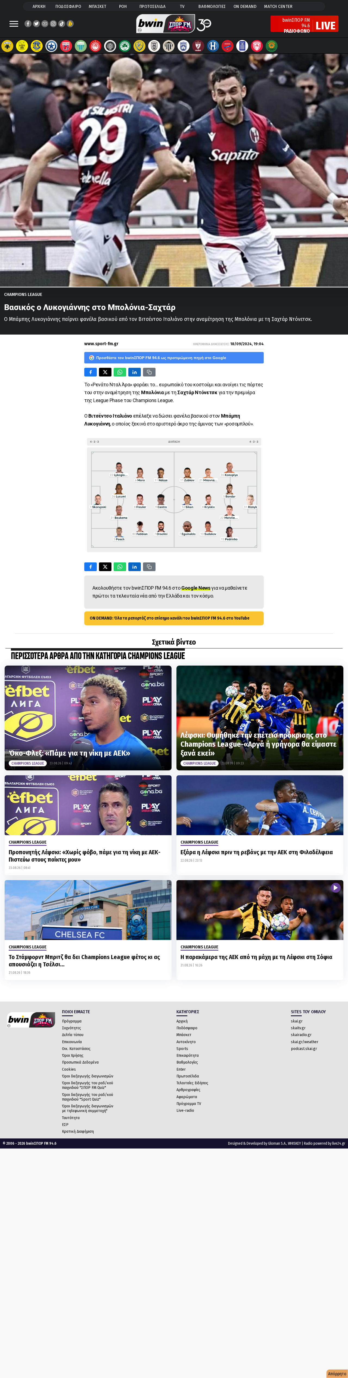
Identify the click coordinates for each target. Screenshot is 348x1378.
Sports (182, 1048)
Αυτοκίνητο (186, 1041)
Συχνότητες (71, 1027)
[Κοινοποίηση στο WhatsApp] (120, 372)
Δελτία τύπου (72, 1034)
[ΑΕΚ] (7, 46)
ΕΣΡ (65, 1124)
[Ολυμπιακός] (95, 46)
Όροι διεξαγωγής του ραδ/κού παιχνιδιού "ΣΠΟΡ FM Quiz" (87, 1085)
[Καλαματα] (169, 46)
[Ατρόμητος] (51, 46)
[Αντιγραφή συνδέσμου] (149, 372)
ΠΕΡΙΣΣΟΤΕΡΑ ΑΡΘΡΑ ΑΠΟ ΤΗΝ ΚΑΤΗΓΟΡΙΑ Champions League (98, 656)
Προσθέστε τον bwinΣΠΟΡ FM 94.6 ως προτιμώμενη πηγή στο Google (161, 358)
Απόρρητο (337, 1373)
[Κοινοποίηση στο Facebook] (90, 372)
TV (182, 6)
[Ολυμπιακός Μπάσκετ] (257, 46)
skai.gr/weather (304, 1041)
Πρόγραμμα (72, 1021)
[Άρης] (22, 46)
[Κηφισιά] (183, 46)
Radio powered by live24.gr (324, 1143)
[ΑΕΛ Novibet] (198, 46)
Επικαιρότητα (187, 1055)
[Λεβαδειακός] (81, 46)
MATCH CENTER (278, 6)
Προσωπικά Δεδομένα (80, 1062)
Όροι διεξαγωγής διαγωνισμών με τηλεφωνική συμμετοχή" (87, 1108)
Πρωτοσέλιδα (187, 1076)
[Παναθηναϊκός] (125, 46)
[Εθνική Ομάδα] (242, 46)
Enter (181, 1069)
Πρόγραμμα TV (188, 1103)
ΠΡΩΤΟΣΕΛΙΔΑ (152, 6)
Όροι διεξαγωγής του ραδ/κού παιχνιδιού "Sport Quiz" (87, 1097)
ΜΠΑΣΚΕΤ (98, 6)
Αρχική (182, 1021)
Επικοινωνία (72, 1041)
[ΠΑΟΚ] (154, 46)
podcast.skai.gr (304, 1048)
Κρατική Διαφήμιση (78, 1131)
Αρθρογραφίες (188, 1089)
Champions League (23, 294)
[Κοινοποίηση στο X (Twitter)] (105, 372)
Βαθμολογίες (187, 1062)
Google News (195, 588)
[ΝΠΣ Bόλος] (66, 46)
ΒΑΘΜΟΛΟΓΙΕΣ (212, 6)
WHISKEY (294, 1143)
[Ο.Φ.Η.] (110, 46)
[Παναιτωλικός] (139, 46)
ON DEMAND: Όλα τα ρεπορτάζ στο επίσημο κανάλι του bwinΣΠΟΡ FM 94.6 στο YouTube (170, 618)
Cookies (69, 1069)
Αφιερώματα (186, 1096)
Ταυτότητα (71, 1117)
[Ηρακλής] (213, 46)
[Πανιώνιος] (228, 46)
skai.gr (297, 1021)
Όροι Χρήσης (72, 1055)
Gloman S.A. (277, 1143)
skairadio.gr (301, 1034)
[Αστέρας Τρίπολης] (37, 46)
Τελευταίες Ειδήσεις (192, 1082)
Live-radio (185, 1110)
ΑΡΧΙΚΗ (39, 6)
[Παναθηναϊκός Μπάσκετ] (272, 46)
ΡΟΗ (123, 6)
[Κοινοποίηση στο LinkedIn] (134, 372)
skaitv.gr (298, 1027)
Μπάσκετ (183, 1034)
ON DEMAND (245, 6)
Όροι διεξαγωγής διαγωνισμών (87, 1076)
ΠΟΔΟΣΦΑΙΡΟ (68, 6)
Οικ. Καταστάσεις (76, 1048)
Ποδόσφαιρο (186, 1027)
